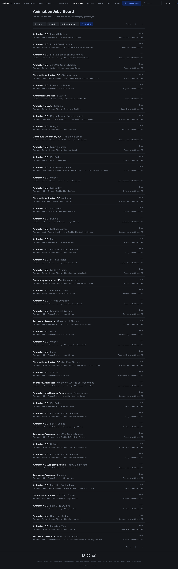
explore (39, 562)
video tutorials (69, 562)
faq (128, 562)
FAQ (109, 3)
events (93, 562)
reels (46, 562)
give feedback (136, 562)
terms (123, 562)
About (117, 3)
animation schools (82, 562)
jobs (99, 562)
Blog (100, 3)
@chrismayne (89, 17)
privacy (116, 562)
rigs (51, 562)
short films (58, 562)
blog (110, 562)
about (105, 562)
